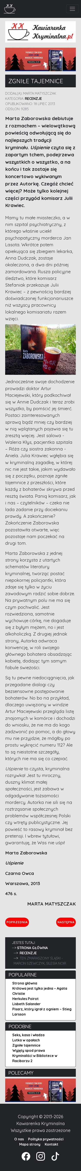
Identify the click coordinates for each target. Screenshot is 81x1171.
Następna (66, 922)
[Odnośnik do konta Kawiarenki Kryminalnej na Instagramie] (38, 1156)
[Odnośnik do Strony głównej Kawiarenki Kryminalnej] (10, 8)
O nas (19, 1139)
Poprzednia (17, 922)
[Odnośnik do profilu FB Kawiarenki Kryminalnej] (26, 1156)
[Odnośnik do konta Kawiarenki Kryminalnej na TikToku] (53, 1156)
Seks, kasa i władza (28, 1035)
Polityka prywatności (46, 1139)
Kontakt (51, 1144)
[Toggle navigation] (72, 9)
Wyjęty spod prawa (28, 1050)
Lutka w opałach (26, 1040)
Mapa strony (29, 1144)
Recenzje (33, 98)
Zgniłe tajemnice (26, 1045)
